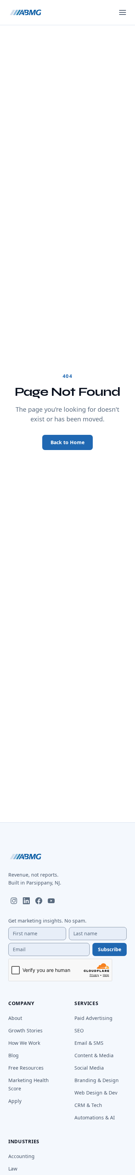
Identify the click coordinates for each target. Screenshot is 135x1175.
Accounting (21, 1156)
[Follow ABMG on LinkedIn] (26, 901)
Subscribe (109, 949)
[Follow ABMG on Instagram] (14, 901)
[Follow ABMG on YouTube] (51, 901)
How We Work (24, 1043)
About (15, 1018)
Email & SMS (89, 1043)
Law (12, 1168)
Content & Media (94, 1055)
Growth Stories (25, 1030)
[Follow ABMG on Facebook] (39, 901)
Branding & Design (96, 1080)
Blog (13, 1055)
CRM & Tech (88, 1105)
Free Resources (26, 1067)
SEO (79, 1030)
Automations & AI (94, 1117)
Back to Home (67, 442)
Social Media (89, 1067)
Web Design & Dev (95, 1092)
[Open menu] (122, 12)
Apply (14, 1101)
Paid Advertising (93, 1018)
